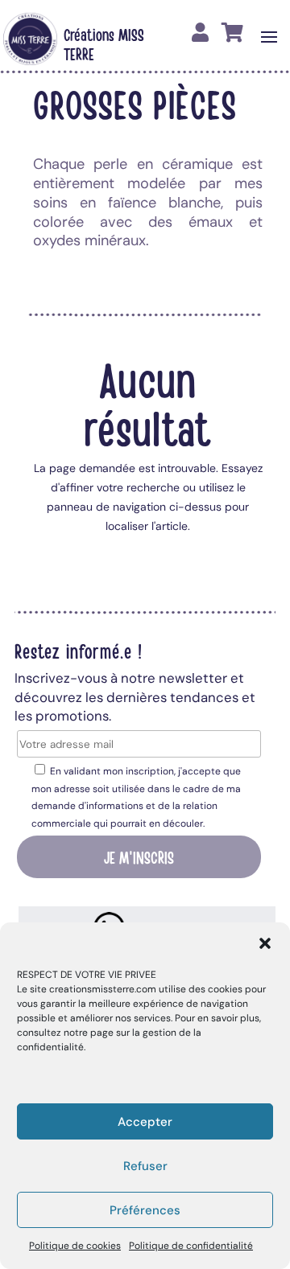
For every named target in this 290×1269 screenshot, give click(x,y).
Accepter (145, 1122)
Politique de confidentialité (191, 1245)
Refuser (145, 1166)
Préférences (145, 1210)
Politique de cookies (75, 1245)
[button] (265, 943)
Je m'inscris (139, 856)
